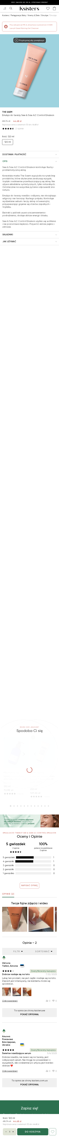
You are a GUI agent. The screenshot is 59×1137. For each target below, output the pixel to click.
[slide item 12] (48, 806)
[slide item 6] (28, 806)
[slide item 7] (31, 806)
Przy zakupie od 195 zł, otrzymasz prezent (29, 2)
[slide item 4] (21, 806)
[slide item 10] (42, 806)
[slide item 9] (38, 806)
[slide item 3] (17, 806)
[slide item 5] (24, 806)
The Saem (7, 112)
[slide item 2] (14, 806)
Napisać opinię (29, 885)
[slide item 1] (11, 806)
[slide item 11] (45, 806)
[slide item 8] (35, 806)
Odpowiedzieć (10, 1001)
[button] (29, 154)
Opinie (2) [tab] (8, 894)
